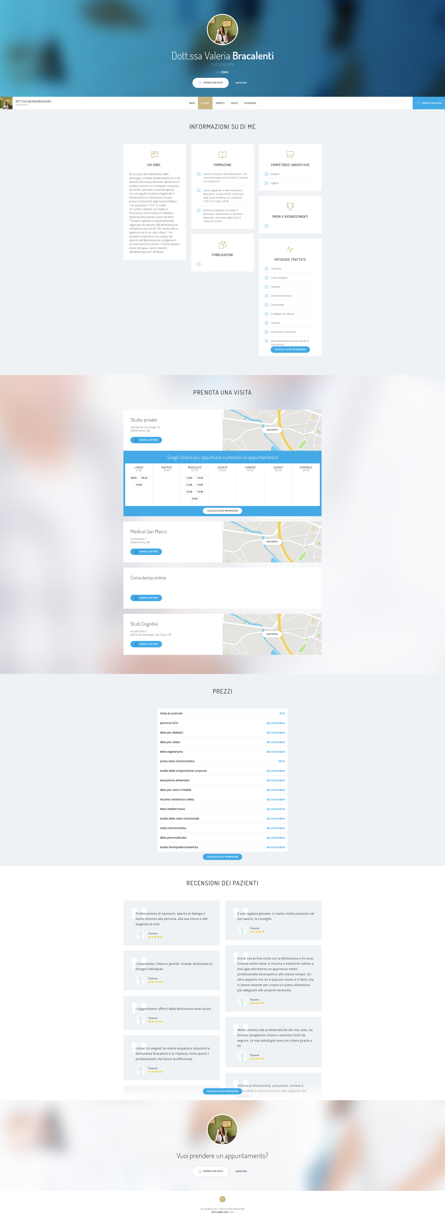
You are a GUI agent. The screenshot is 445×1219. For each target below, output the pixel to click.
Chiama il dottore (148, 439)
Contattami (241, 82)
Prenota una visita (432, 103)
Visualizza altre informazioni (290, 349)
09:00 (134, 477)
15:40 (200, 491)
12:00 (189, 477)
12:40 (189, 484)
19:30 (139, 484)
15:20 (189, 491)
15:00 (200, 484)
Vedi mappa (272, 429)
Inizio (192, 103)
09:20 (144, 477)
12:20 (200, 477)
